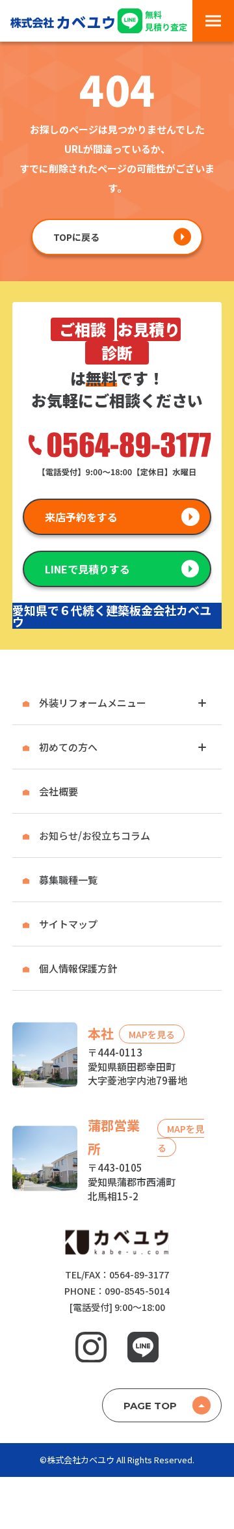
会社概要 (58, 791)
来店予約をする (81, 517)
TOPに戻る (76, 236)
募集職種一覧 (68, 880)
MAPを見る (152, 1034)
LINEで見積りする (87, 569)
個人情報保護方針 (78, 968)
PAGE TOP (150, 1405)
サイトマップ (68, 924)
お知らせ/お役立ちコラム (94, 835)
